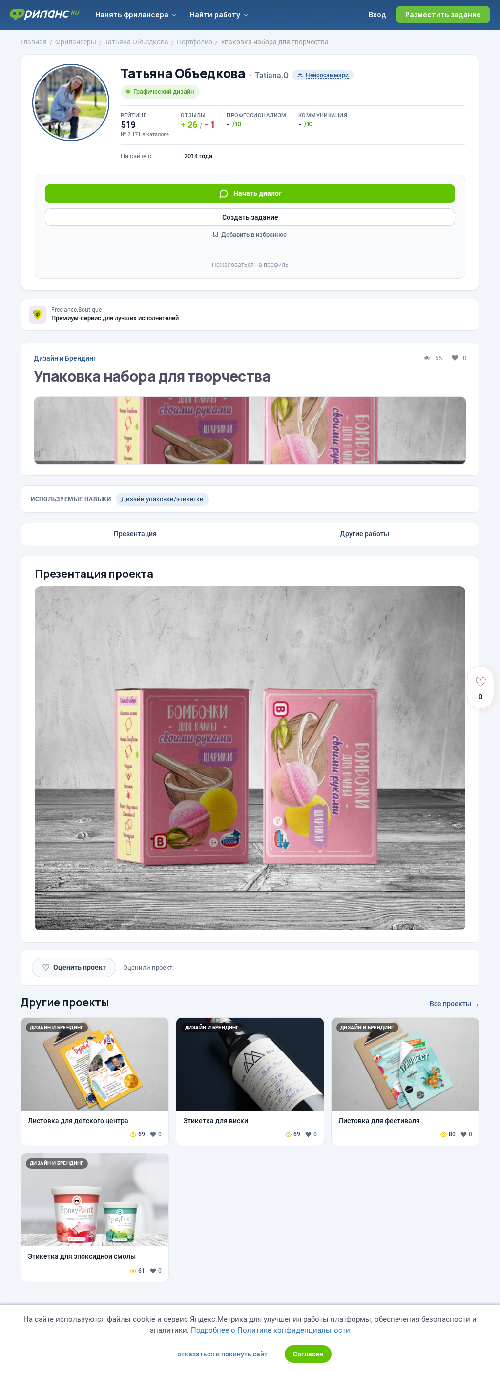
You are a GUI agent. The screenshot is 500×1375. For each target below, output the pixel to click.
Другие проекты (65, 1002)
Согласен (308, 1354)
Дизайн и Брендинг (65, 358)
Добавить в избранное (253, 234)
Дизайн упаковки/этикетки (162, 499)
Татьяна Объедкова (183, 73)
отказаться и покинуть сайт (222, 1354)
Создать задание (250, 217)
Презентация (135, 534)
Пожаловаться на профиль (250, 265)
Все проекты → (454, 1004)
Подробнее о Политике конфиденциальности (270, 1330)
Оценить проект (74, 967)
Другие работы (364, 534)
